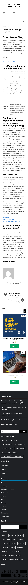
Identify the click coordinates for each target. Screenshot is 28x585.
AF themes (17, 582)
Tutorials (6, 456)
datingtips (5, 543)
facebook (5, 547)
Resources (20, 448)
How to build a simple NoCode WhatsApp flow (15, 294)
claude (20, 535)
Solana (4, 555)
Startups (12, 452)
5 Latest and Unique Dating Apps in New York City (14, 300)
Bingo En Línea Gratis (8, 219)
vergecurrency (13, 559)
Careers (3, 469)
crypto (15, 539)
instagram (20, 547)
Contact (3, 473)
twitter (4, 559)
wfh (22, 559)
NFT (11, 448)
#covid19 (4, 535)
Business (21, 444)
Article (14, 440)
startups (11, 555)
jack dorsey (5, 551)
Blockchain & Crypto (9, 444)
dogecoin (13, 543)
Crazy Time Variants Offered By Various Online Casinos (12, 415)
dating (21, 539)
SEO (4, 452)
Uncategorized (17, 456)
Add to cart (14, 346)
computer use (6, 539)
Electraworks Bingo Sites (9, 62)
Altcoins (5, 440)
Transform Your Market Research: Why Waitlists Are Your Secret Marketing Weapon (13, 402)
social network (16, 551)
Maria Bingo (6, 217)
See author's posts (14, 283)
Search (3, 308)
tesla (17, 555)
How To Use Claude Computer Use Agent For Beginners (13, 408)
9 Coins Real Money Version (9, 424)
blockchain (12, 535)
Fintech (12, 547)
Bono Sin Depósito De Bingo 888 (11, 221)
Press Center (5, 465)
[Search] (24, 311)
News (4, 448)
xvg (3, 563)
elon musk (21, 543)
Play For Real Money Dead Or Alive (11, 420)
